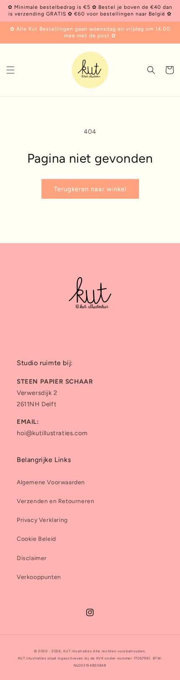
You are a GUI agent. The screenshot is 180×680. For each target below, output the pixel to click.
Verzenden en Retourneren (55, 501)
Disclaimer (32, 558)
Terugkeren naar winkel (90, 189)
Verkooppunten (39, 577)
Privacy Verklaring (42, 520)
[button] (10, 70)
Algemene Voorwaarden (51, 482)
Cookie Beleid (36, 538)
